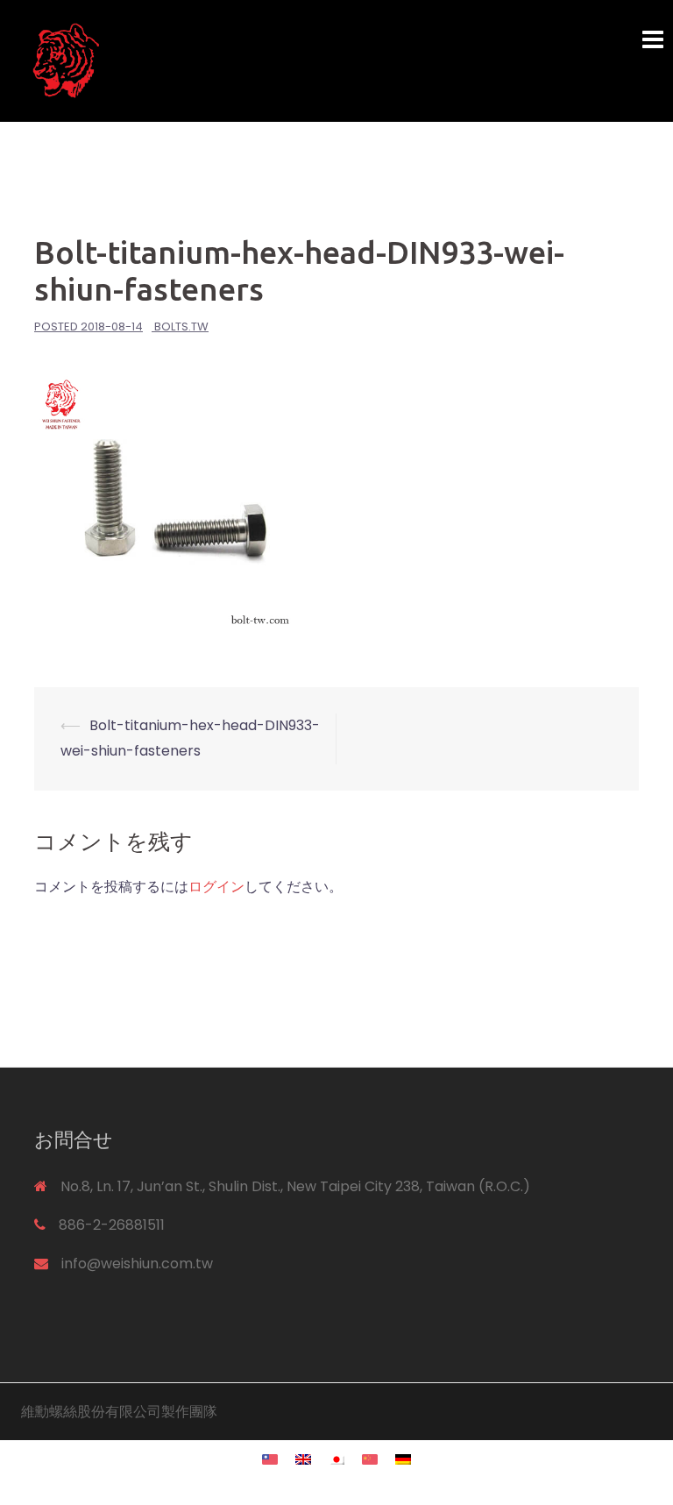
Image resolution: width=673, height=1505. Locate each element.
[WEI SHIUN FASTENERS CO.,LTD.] (227, 60)
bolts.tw (181, 326)
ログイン (216, 887)
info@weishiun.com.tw (137, 1263)
